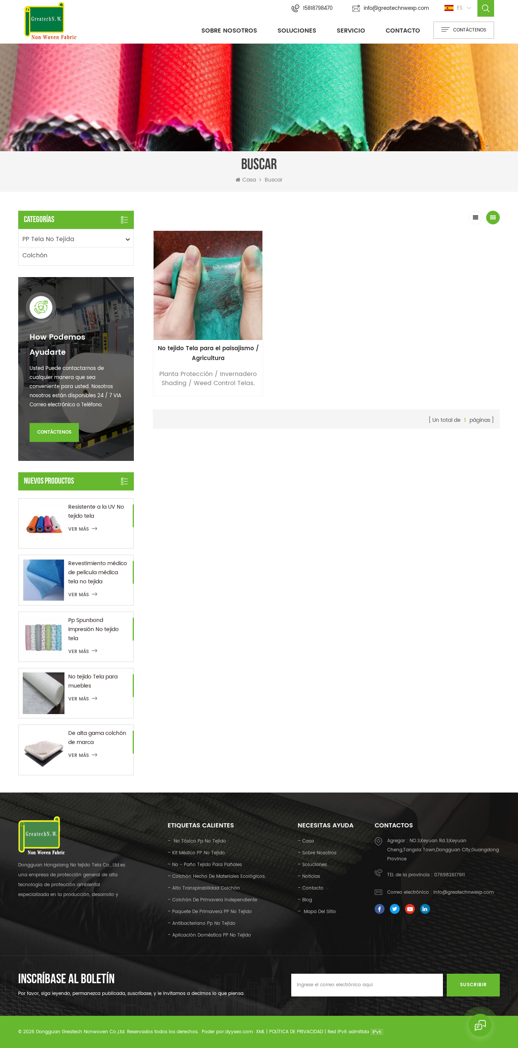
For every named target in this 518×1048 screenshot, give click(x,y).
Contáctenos (54, 432)
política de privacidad (296, 1031)
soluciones (314, 864)
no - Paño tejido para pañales (207, 864)
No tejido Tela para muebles (93, 681)
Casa (249, 180)
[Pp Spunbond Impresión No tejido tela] (43, 637)
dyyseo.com (239, 1031)
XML (260, 1031)
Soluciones (297, 31)
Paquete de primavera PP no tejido (212, 911)
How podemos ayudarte (57, 345)
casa (308, 841)
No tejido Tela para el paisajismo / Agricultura (208, 353)
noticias (311, 876)
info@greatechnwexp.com (396, 9)
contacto (403, 31)
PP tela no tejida (48, 239)
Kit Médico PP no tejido (198, 853)
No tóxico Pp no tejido (199, 841)
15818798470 (318, 9)
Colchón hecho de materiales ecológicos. (219, 876)
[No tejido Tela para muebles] (43, 693)
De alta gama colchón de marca (97, 738)
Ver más (78, 529)
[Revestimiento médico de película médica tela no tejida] (43, 580)
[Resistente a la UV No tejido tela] (43, 523)
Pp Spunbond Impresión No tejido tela (93, 629)
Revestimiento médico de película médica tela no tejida (97, 572)
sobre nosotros (229, 31)
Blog (307, 900)
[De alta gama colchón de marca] (43, 750)
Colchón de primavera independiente (214, 900)
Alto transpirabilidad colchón (206, 888)
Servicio (351, 31)
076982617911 (449, 875)
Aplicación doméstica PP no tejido (211, 935)
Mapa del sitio (319, 911)
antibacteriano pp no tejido (203, 923)
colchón (34, 255)
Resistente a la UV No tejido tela (96, 511)
